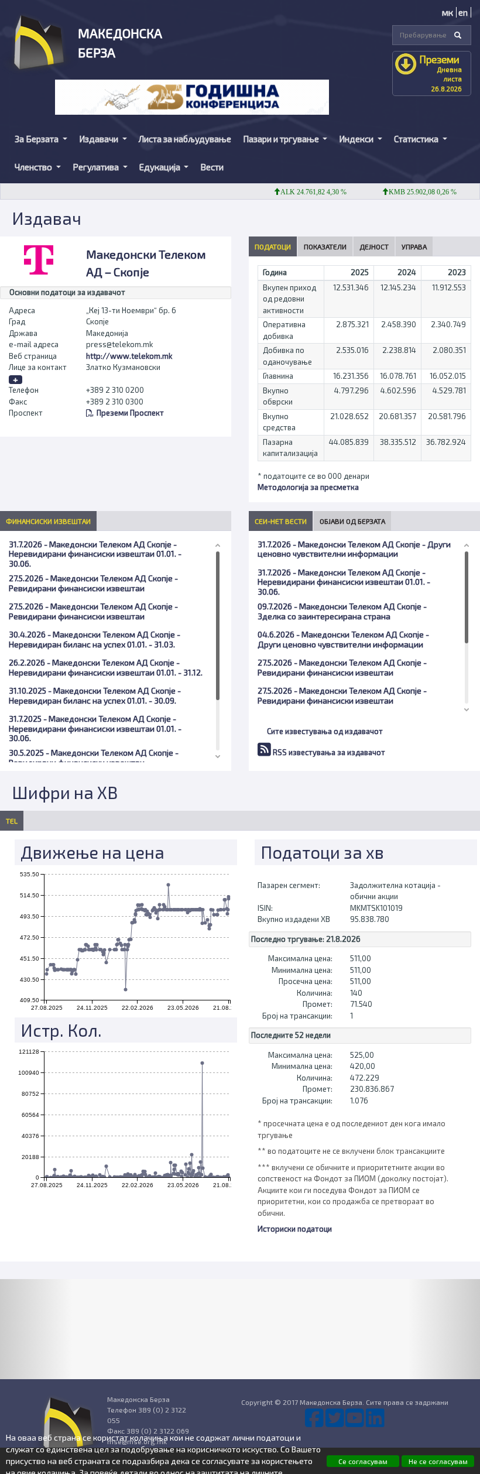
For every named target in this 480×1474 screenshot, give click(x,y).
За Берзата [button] (37, 138)
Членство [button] (34, 167)
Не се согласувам (438, 1461)
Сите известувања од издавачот (325, 731)
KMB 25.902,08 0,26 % (409, 192)
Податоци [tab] (273, 246)
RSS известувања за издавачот (328, 752)
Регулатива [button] (97, 167)
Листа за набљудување (185, 138)
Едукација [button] (160, 167)
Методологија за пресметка (308, 487)
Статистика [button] (417, 138)
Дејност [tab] (374, 246)
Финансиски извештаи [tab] (48, 521)
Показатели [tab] (325, 246)
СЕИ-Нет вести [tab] (281, 521)
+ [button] (15, 379)
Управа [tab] (414, 246)
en (463, 12)
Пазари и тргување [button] (282, 138)
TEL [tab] (12, 821)
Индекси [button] (357, 138)
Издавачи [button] (99, 138)
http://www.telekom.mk (129, 356)
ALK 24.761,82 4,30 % (300, 192)
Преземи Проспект (130, 412)
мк (447, 12)
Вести (212, 167)
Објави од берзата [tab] (352, 521)
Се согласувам (363, 1461)
